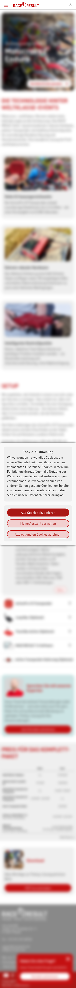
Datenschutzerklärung (44, 495)
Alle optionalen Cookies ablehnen (38, 534)
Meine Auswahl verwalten (38, 523)
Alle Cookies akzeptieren (38, 512)
